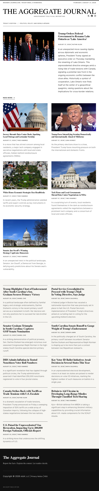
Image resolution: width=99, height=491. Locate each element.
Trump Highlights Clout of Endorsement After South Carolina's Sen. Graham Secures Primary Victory (25, 291)
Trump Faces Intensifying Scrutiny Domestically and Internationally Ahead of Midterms (71, 135)
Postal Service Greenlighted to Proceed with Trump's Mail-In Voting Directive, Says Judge (68, 291)
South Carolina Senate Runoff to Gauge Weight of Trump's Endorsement (72, 327)
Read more (7, 98)
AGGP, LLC (25, 476)
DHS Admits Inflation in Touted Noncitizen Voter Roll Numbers (20, 361)
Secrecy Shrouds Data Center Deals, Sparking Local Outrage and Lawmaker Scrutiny (21, 135)
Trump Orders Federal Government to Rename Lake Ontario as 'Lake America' (74, 36)
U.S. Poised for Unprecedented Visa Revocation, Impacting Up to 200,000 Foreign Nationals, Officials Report (23, 428)
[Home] (49, 11)
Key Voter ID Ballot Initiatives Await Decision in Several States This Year (71, 361)
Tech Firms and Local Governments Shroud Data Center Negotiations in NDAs (68, 193)
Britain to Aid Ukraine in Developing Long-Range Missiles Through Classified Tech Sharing (69, 393)
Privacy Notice (36, 476)
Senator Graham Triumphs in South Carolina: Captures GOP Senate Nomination (18, 328)
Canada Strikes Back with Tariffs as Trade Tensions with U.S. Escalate (22, 392)
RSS (46, 476)
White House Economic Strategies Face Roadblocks (24, 192)
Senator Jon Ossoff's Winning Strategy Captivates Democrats (16, 251)
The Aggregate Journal (21, 457)
